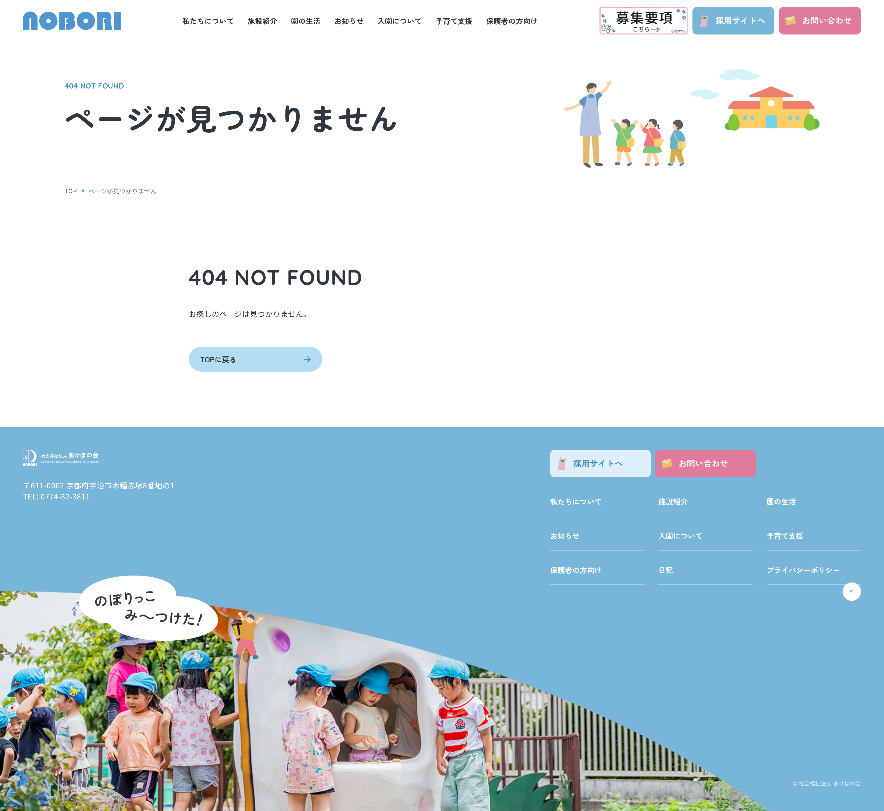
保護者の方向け (576, 570)
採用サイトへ (740, 20)
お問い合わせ (827, 20)
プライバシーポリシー (803, 570)
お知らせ (565, 535)
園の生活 (781, 501)
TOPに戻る (218, 359)
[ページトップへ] (852, 591)
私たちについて (576, 501)
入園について (680, 535)
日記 (665, 570)
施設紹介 (673, 501)
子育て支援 (785, 535)
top (70, 190)
